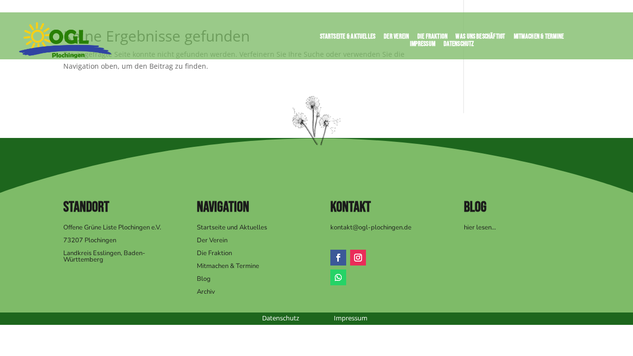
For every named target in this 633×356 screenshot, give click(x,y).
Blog (204, 278)
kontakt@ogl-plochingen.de (370, 227)
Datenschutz (459, 46)
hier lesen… (480, 227)
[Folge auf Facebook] (338, 258)
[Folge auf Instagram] (358, 258)
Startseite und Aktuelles (232, 227)
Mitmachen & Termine (539, 38)
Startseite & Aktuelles (347, 38)
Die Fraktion (432, 38)
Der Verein (396, 38)
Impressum (423, 46)
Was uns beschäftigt (480, 38)
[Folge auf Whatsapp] (338, 277)
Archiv (206, 291)
